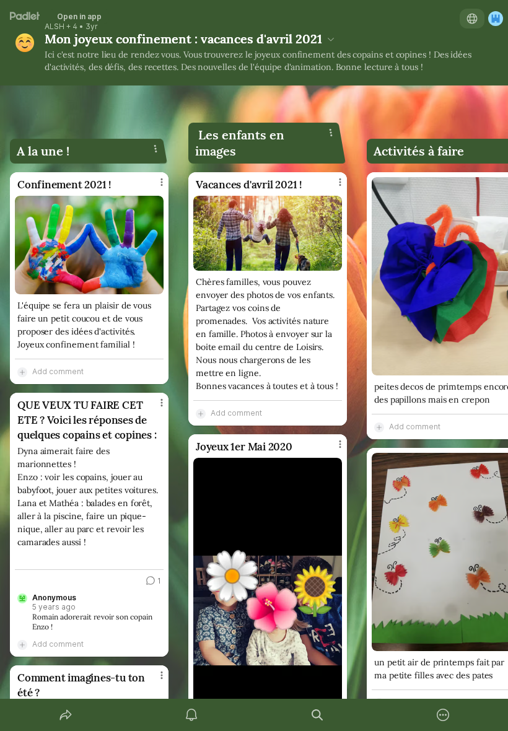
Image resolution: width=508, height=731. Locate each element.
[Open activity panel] (191, 715)
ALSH (54, 26)
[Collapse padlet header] (331, 39)
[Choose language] (472, 18)
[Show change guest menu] (495, 18)
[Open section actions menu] (155, 148)
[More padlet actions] (443, 715)
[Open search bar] (317, 715)
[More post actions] (154, 187)
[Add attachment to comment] (22, 371)
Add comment (58, 371)
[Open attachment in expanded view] (89, 245)
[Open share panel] (65, 715)
